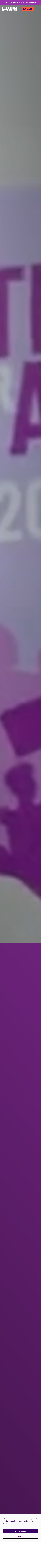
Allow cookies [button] (20, 1531)
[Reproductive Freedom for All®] (9, 9)
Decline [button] (20, 1536)
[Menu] (37, 9)
